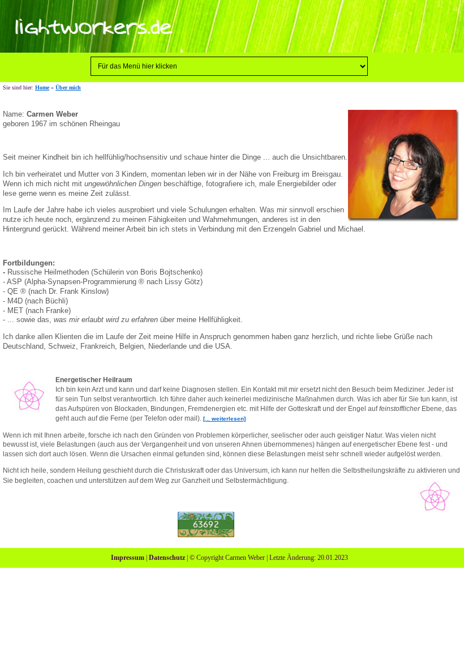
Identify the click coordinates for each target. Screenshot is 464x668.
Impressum (127, 558)
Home (42, 87)
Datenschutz (167, 558)
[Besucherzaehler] (206, 524)
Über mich (68, 87)
